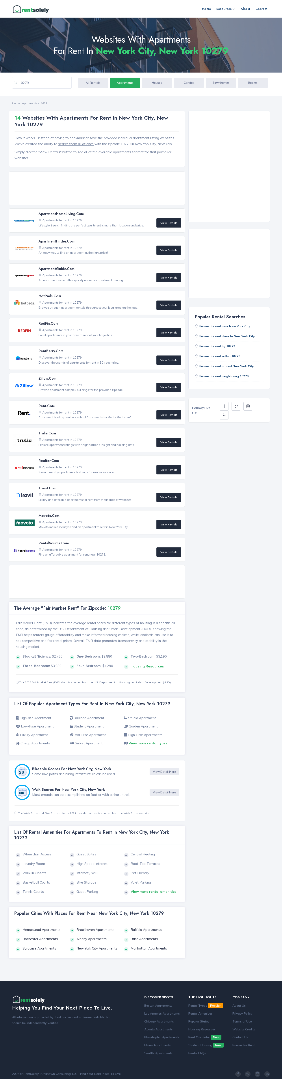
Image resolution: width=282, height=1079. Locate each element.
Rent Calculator (203, 1037)
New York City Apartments (96, 948)
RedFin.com (48, 323)
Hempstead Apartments (41, 930)
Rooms (253, 82)
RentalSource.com (54, 543)
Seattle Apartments (158, 1053)
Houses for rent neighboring (224, 376)
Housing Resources (202, 1029)
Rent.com (47, 405)
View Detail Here (164, 771)
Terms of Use (242, 1021)
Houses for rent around (226, 366)
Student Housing (204, 1045)
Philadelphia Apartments (161, 1037)
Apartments (125, 82)
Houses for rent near (224, 326)
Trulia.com (47, 433)
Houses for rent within (219, 356)
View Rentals (168, 222)
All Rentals (93, 82)
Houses (157, 82)
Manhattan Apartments (149, 948)
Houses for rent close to (227, 336)
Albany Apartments (91, 939)
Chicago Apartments (159, 1021)
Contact (261, 9)
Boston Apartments (158, 1006)
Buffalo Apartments (146, 930)
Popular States (198, 1021)
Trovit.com (47, 488)
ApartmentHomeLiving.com (61, 213)
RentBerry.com (51, 351)
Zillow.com (47, 378)
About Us (239, 1006)
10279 (43, 103)
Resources (224, 9)
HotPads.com (50, 296)
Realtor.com (49, 460)
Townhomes (221, 82)
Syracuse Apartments (39, 948)
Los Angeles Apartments (162, 1013)
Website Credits (243, 1029)
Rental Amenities (200, 1013)
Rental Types (204, 1006)
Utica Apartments (144, 939)
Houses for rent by (217, 346)
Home (206, 9)
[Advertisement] (98, 188)
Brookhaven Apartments (95, 930)
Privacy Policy (242, 1013)
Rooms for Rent (243, 1045)
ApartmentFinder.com (56, 241)
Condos (189, 82)
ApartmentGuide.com (56, 268)
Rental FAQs (197, 1053)
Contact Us (240, 1037)
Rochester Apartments (40, 939)
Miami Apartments (157, 1045)
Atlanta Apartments (158, 1029)
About (245, 9)
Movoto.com (49, 515)
